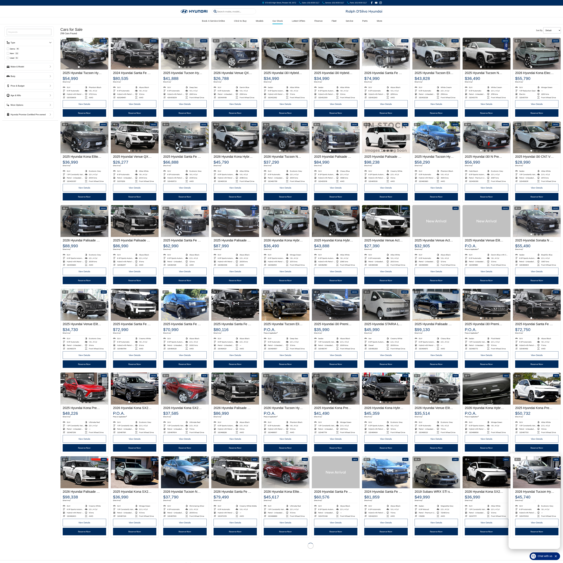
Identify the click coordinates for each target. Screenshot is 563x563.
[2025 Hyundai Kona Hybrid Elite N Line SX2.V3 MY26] (336, 221)
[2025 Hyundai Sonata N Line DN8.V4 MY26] (537, 221)
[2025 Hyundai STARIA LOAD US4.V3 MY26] (386, 305)
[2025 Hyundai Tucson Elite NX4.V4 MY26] (436, 54)
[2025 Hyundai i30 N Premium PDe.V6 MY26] (486, 137)
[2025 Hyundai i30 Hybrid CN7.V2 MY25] (285, 54)
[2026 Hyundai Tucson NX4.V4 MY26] (285, 137)
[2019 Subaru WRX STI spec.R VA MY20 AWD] (436, 472)
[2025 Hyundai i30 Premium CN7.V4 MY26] (336, 305)
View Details (84, 104)
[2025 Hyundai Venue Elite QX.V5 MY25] (486, 221)
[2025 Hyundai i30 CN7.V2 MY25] (537, 137)
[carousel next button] (105, 54)
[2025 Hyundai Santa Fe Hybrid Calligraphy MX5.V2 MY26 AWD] (135, 305)
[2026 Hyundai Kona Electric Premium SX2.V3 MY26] (537, 54)
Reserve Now (84, 113)
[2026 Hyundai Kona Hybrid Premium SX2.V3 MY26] (235, 137)
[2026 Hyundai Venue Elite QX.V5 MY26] (436, 388)
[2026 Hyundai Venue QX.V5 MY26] (235, 54)
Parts (365, 20)
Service (349, 20)
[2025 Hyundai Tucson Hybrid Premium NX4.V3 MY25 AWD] (84, 54)
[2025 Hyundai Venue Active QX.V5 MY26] (386, 221)
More (379, 20)
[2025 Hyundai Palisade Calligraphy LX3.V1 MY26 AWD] (336, 137)
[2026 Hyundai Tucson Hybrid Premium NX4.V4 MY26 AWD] (285, 388)
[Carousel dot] (79, 67)
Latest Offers (298, 20)
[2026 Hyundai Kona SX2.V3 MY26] (135, 388)
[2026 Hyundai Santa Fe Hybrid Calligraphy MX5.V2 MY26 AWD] (386, 54)
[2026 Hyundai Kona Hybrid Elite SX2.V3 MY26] (386, 388)
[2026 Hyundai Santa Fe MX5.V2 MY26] (336, 472)
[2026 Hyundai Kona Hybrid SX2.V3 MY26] (285, 221)
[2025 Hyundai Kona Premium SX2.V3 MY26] (84, 388)
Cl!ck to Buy (240, 20)
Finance (318, 20)
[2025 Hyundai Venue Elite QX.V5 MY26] (84, 305)
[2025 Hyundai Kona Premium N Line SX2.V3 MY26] (537, 388)
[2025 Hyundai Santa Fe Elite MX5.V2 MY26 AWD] (185, 221)
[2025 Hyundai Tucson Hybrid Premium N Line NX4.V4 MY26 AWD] (436, 137)
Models (259, 20)
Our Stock (277, 20)
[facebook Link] (372, 3)
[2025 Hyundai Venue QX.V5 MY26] (135, 137)
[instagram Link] (380, 3)
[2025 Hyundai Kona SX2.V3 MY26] (135, 472)
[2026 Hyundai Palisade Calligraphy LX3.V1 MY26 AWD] (84, 221)
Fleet (334, 20)
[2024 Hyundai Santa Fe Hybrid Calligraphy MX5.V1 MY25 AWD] (135, 54)
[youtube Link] (376, 3)
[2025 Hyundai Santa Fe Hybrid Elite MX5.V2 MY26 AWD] (185, 137)
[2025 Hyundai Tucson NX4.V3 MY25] (486, 54)
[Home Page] (194, 11)
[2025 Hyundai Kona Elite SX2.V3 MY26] (84, 137)
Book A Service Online (213, 20)
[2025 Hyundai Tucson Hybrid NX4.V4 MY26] (185, 54)
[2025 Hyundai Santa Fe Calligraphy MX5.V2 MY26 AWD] (185, 305)
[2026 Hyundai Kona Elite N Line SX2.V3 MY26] (285, 472)
